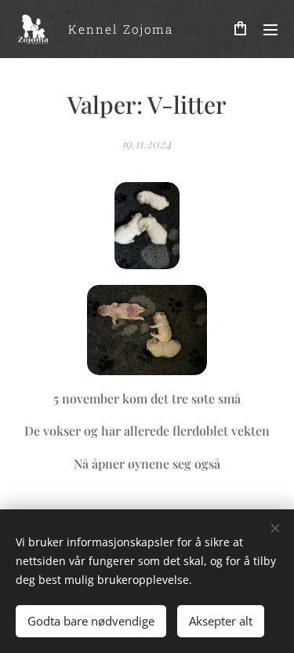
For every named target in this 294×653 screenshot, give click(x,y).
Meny (270, 29)
